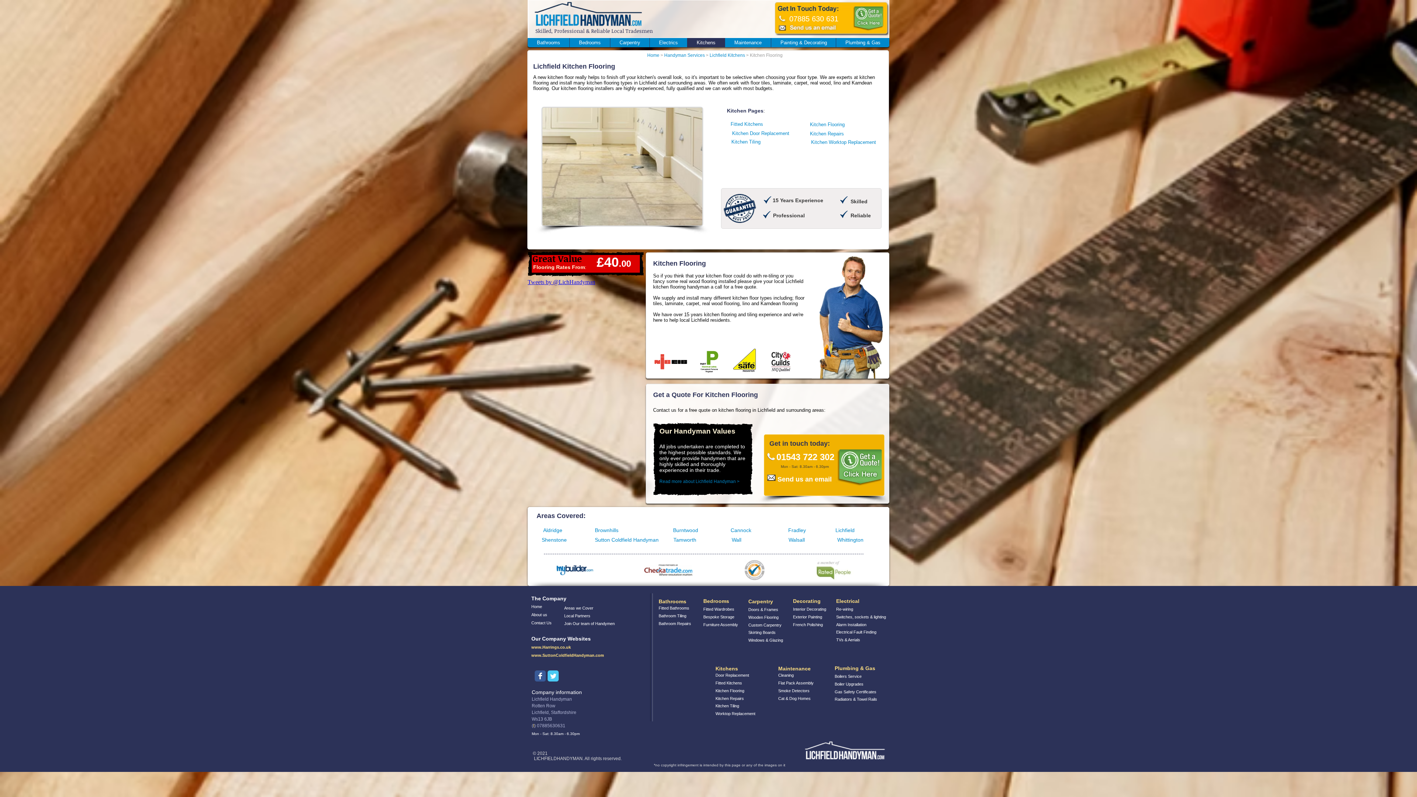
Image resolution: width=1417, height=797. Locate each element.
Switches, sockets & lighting (861, 617)
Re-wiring (844, 609)
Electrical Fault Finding (856, 632)
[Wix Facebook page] (540, 676)
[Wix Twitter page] (553, 676)
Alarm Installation (851, 624)
